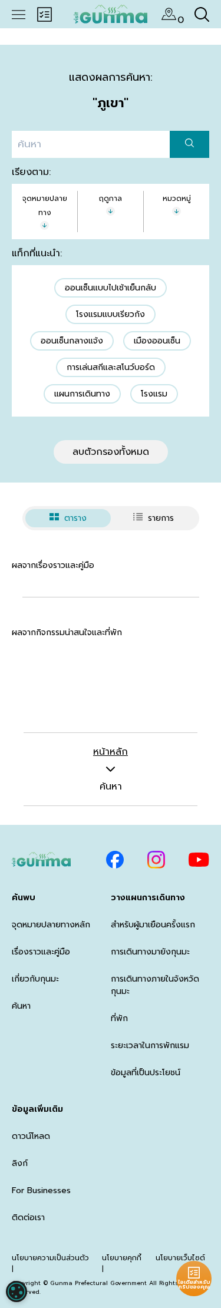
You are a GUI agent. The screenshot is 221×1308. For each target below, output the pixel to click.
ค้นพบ (23, 897)
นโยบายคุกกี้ (121, 1258)
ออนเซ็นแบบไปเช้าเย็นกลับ (110, 288)
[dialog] (16, 1291)
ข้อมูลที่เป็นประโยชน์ (145, 1072)
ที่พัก (119, 1018)
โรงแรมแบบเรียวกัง (110, 314)
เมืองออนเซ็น (157, 341)
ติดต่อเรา (28, 1217)
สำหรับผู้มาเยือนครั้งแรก (153, 925)
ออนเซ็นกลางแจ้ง (72, 341)
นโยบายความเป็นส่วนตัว (50, 1258)
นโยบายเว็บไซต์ (180, 1258)
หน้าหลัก (110, 752)
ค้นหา (21, 1006)
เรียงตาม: (31, 172)
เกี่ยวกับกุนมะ (35, 979)
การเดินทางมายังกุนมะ (150, 952)
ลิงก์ (20, 1163)
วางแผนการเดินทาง (148, 897)
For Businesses (41, 1190)
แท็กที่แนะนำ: (37, 253)
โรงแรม (154, 394)
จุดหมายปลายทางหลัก (51, 925)
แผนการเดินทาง (82, 394)
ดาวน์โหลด (31, 1136)
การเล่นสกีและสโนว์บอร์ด (111, 367)
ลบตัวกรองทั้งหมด (110, 452)
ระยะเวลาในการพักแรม (150, 1045)
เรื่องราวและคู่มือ (41, 952)
